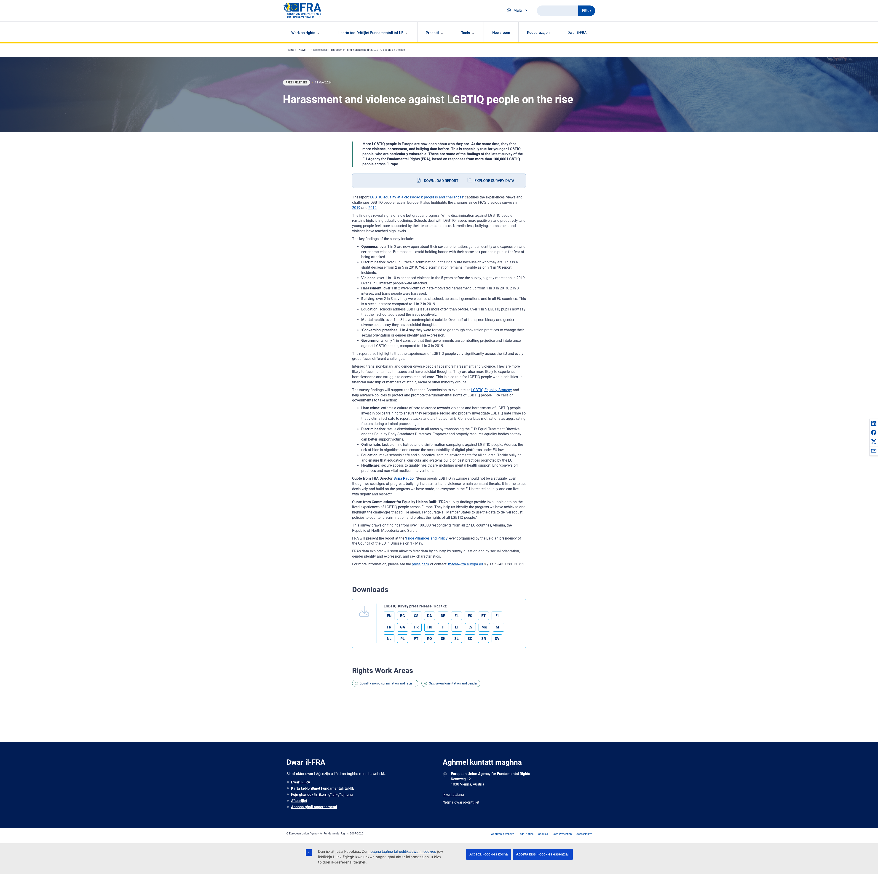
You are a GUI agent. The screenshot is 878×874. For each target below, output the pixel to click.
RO (429, 638)
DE (443, 616)
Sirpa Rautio (403, 478)
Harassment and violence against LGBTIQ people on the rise (368, 49)
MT (498, 627)
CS (416, 616)
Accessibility (584, 834)
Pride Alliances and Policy (426, 538)
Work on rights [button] (303, 33)
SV (497, 638)
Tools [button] (465, 33)
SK (443, 638)
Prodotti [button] (432, 33)
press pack (420, 564)
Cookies (543, 834)
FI (497, 616)
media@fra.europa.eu (465, 564)
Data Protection (562, 834)
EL (457, 616)
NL (389, 638)
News (302, 49)
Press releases (318, 49)
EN (389, 616)
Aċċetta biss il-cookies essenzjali (543, 854)
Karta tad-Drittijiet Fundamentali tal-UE (322, 788)
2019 (356, 208)
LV (470, 627)
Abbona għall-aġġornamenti (314, 807)
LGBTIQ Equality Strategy (491, 390)
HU (429, 627)
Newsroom (501, 32)
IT (443, 627)
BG (402, 616)
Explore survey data (494, 181)
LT (457, 627)
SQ (470, 638)
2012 (372, 208)
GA (402, 627)
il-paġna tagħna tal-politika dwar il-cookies (402, 851)
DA (429, 616)
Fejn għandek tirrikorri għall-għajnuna (322, 794)
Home (290, 49)
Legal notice (526, 834)
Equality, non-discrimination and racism (387, 683)
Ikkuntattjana (453, 794)
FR (389, 627)
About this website (502, 834)
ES (470, 616)
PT (416, 638)
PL (402, 638)
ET (483, 616)
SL (456, 638)
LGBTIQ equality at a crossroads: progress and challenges (416, 197)
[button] (874, 423)
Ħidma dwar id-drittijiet (461, 802)
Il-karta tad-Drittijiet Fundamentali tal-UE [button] (370, 33)
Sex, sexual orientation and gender (453, 683)
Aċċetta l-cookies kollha (488, 854)
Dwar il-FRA (577, 32)
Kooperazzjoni (539, 32)
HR (416, 627)
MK (484, 627)
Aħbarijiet (299, 801)
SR (483, 638)
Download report (441, 181)
